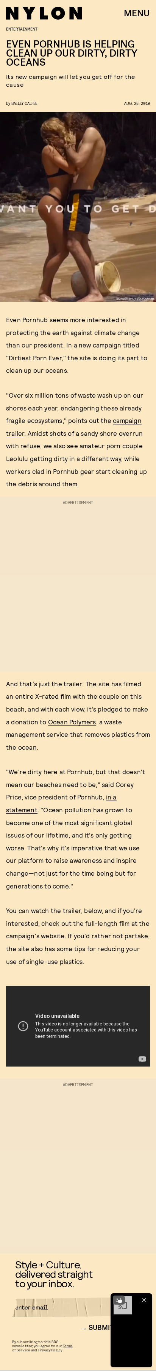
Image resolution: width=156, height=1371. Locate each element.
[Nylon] (44, 13)
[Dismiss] (144, 1300)
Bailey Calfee (24, 103)
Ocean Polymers (72, 721)
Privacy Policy (50, 1350)
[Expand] (119, 1300)
